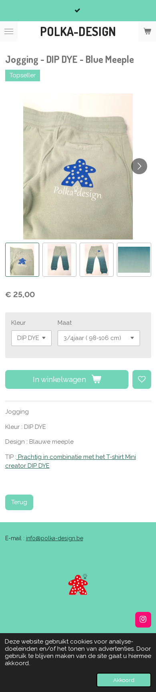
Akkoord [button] (123, 680)
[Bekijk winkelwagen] (147, 31)
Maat (65, 322)
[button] (22, 260)
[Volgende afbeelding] (139, 166)
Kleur (18, 322)
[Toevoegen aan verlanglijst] (141, 379)
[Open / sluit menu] (9, 31)
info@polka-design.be (54, 538)
